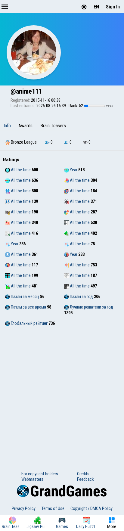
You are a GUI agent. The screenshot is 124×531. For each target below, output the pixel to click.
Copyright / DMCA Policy (91, 508)
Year (73, 169)
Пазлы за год (81, 296)
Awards (25, 126)
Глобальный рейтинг (29, 323)
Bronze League (23, 142)
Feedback (85, 479)
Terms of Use (53, 508)
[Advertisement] (62, 397)
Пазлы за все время (28, 307)
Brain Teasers (53, 126)
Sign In (113, 7)
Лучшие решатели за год (91, 307)
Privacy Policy (24, 508)
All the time (20, 169)
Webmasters (32, 479)
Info (7, 126)
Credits (83, 474)
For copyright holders (39, 474)
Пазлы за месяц (24, 296)
